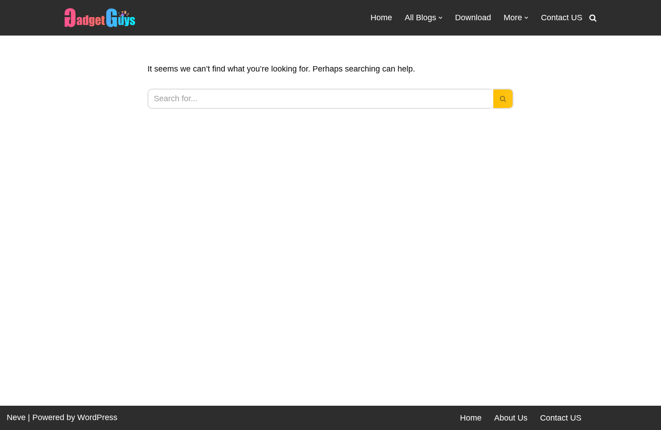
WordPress (97, 417)
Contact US (561, 17)
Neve (16, 417)
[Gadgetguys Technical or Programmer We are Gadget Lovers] (100, 17)
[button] (440, 18)
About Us (510, 417)
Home (381, 17)
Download (473, 17)
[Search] (593, 18)
